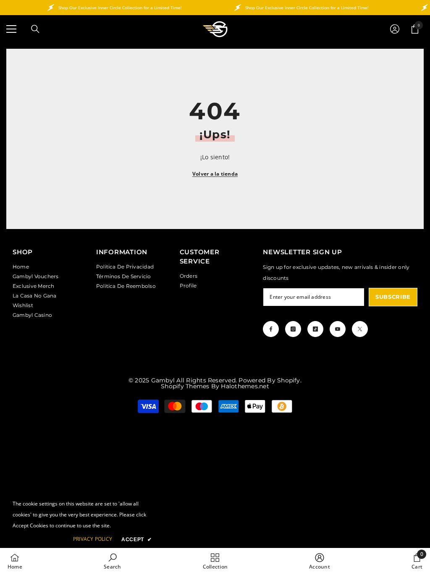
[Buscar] (35, 29)
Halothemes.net (245, 386)
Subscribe (393, 297)
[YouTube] (338, 329)
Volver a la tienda (215, 173)
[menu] (11, 29)
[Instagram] (293, 329)
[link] (112, 561)
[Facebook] (271, 329)
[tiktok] (315, 329)
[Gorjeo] (360, 329)
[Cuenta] (394, 29)
